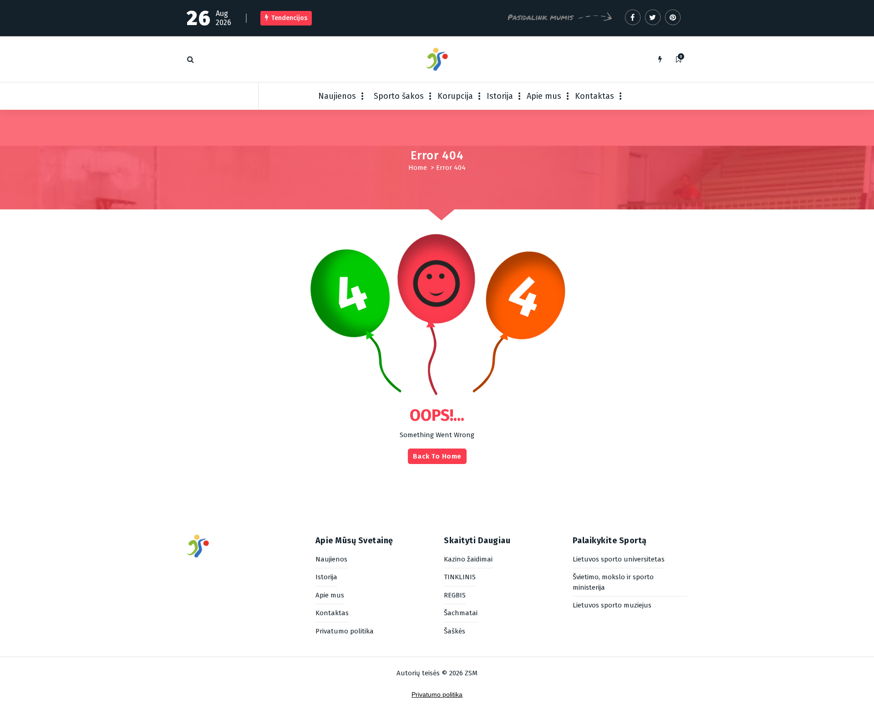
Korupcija (455, 96)
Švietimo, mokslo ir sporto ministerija (613, 582)
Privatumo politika (344, 631)
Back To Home (437, 456)
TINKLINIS (460, 577)
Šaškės (454, 631)
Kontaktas (594, 96)
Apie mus (544, 96)
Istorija (500, 96)
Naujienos (337, 96)
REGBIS (455, 595)
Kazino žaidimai (468, 559)
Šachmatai (461, 613)
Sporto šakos (399, 96)
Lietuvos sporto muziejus (612, 605)
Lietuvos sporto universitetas (619, 559)
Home (417, 167)
